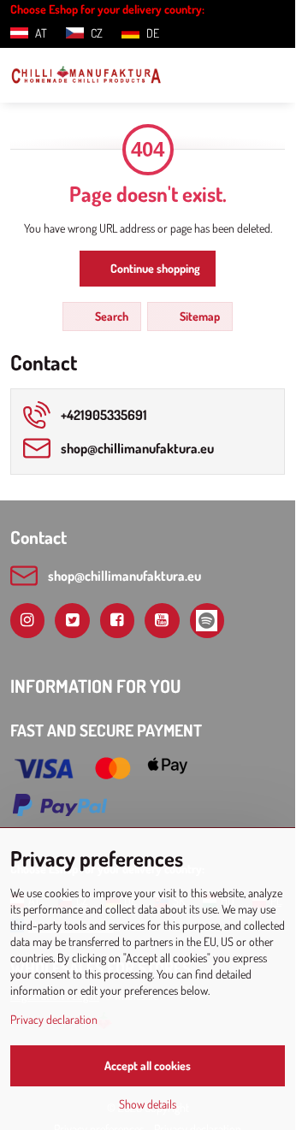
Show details (147, 1104)
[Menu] (274, 75)
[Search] (192, 75)
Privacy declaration (54, 1019)
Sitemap (198, 316)
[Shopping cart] (233, 75)
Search (110, 316)
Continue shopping (154, 268)
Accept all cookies (147, 1065)
